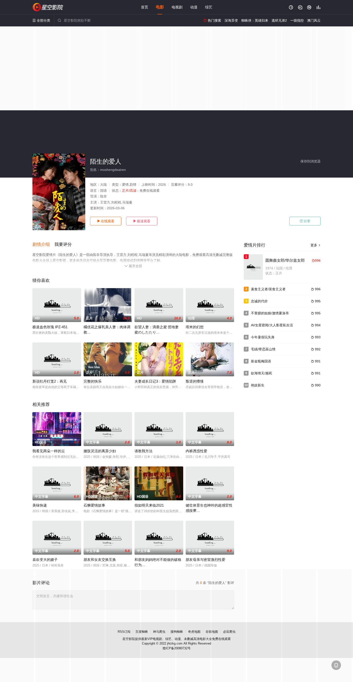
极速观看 (141, 221)
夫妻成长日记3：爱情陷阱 (155, 381)
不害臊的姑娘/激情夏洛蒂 (270, 313)
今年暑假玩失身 (262, 337)
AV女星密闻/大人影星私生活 (272, 325)
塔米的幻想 (195, 327)
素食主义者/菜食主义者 (268, 289)
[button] (43, 244)
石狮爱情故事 (94, 505)
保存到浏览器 (310, 161)
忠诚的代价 (259, 301)
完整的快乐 (93, 381)
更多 (315, 245)
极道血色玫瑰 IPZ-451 (49, 327)
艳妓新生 (257, 385)
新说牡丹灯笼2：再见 (49, 381)
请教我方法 (143, 451)
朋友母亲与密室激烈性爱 (205, 560)
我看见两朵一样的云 (48, 451)
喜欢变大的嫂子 (45, 560)
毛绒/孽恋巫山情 (263, 349)
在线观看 (105, 221)
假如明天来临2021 (149, 505)
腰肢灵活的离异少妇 (100, 451)
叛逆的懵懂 (195, 381)
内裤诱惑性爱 (196, 451)
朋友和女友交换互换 (100, 560)
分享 (305, 221)
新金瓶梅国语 (261, 361)
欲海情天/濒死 (261, 373)
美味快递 (39, 505)
